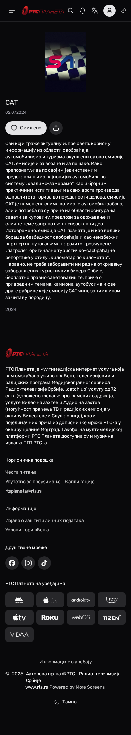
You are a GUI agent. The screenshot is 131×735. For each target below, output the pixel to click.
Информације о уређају (65, 662)
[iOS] (50, 599)
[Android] (19, 599)
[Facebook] (12, 563)
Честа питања (21, 472)
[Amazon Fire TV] (112, 599)
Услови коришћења (27, 530)
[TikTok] (44, 563)
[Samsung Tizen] (112, 617)
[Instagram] (28, 563)
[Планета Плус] (123, 10)
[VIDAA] (19, 634)
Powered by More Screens (77, 687)
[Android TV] (81, 599)
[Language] (95, 11)
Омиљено (30, 128)
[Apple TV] (19, 617)
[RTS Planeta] (42, 11)
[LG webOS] (81, 617)
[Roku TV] (50, 617)
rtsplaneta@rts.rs (23, 491)
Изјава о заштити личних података (44, 520)
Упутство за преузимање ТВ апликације (49, 482)
